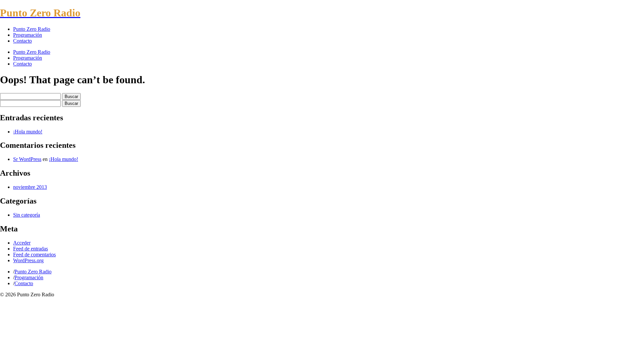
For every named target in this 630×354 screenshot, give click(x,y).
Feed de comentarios (34, 254)
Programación (27, 35)
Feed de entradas (30, 248)
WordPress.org (28, 260)
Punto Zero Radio (31, 29)
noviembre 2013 (30, 187)
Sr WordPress (27, 159)
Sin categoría (26, 215)
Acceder (22, 243)
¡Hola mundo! (27, 131)
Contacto (22, 41)
